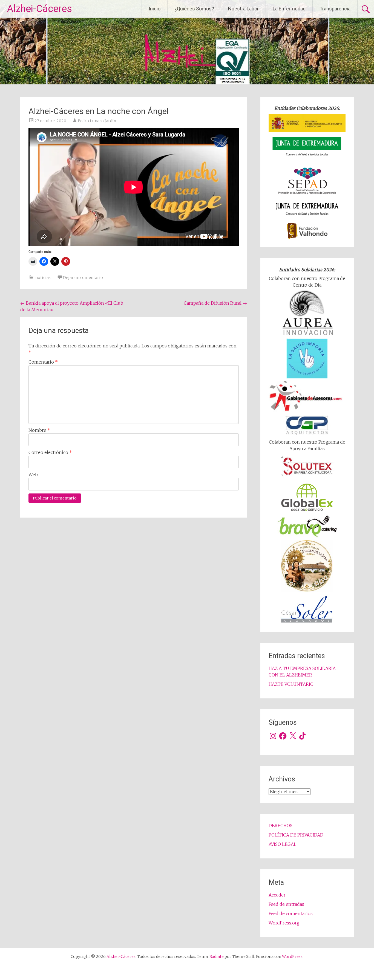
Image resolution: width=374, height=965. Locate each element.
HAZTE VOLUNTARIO (291, 684)
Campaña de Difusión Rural (215, 303)
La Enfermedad (289, 9)
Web (33, 474)
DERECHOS (280, 825)
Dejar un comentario (83, 277)
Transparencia (335, 9)
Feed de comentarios (291, 913)
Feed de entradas (286, 904)
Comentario (43, 362)
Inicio (154, 9)
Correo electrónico (50, 452)
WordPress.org (284, 923)
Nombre (39, 430)
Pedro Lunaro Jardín (97, 120)
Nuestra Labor (243, 9)
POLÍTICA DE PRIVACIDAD (296, 835)
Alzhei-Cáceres (39, 9)
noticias (43, 277)
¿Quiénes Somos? (194, 9)
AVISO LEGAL (283, 844)
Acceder (277, 895)
